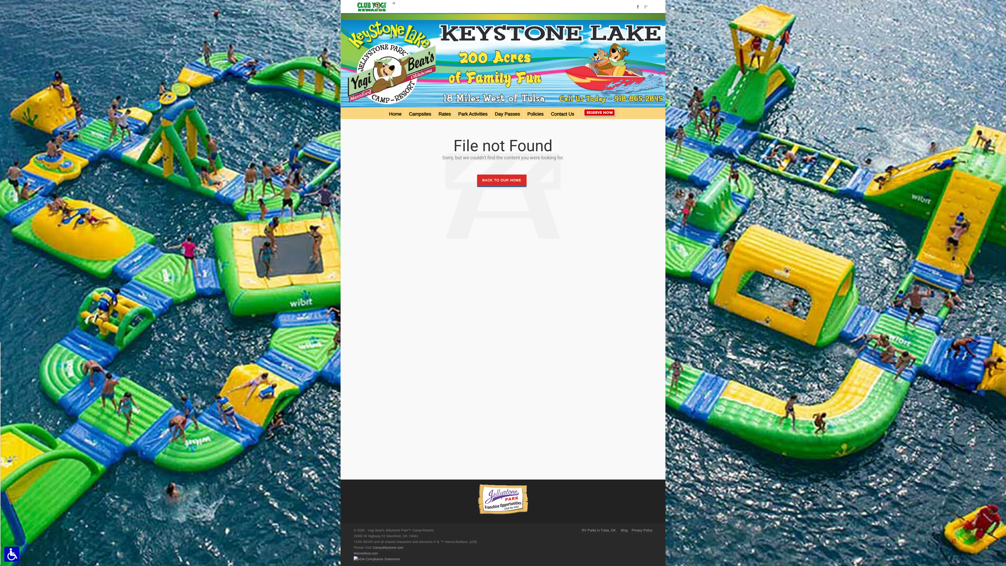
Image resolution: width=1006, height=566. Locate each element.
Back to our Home (501, 180)
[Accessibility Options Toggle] (12, 554)
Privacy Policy (642, 530)
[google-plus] (646, 7)
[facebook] (638, 7)
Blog (624, 530)
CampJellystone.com (388, 547)
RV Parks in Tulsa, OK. (599, 530)
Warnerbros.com (366, 553)
